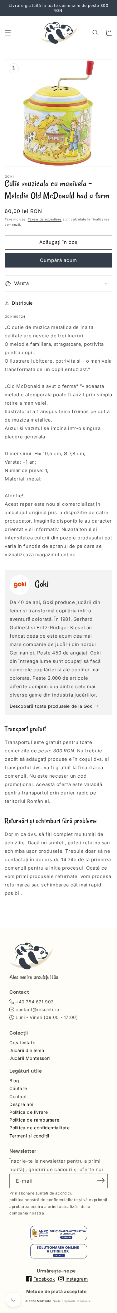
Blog (14, 1080)
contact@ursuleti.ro (37, 1009)
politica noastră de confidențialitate (43, 1199)
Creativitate (22, 1042)
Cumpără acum (58, 260)
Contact (18, 1096)
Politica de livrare (28, 1112)
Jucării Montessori (29, 1058)
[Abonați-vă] (101, 1180)
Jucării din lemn (26, 1050)
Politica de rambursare (34, 1119)
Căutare (18, 1088)
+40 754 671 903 (35, 1001)
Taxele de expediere (44, 219)
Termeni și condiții (29, 1135)
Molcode (44, 1301)
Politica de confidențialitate (39, 1127)
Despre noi (21, 1104)
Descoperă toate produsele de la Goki (52, 706)
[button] (8, 33)
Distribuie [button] (22, 303)
